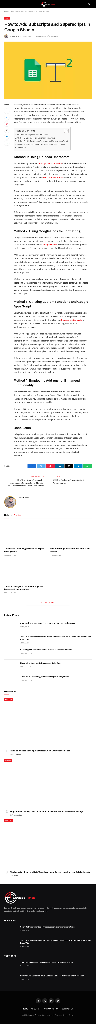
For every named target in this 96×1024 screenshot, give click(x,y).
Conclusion (21, 147)
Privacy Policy (51, 1009)
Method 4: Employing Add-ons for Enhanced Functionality (41, 144)
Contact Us (68, 1009)
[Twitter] (6, 117)
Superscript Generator (72, 320)
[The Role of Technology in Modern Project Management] (25, 533)
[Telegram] (6, 136)
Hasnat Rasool (17, 754)
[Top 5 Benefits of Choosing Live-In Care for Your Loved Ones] (11, 965)
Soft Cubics (70, 1015)
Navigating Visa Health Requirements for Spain (41, 663)
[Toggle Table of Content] (65, 131)
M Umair (15, 876)
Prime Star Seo (17, 815)
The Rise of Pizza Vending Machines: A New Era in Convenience (40, 751)
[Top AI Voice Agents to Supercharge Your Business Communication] (25, 571)
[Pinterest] (6, 123)
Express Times (33, 1015)
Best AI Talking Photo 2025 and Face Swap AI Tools (70, 550)
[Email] (6, 130)
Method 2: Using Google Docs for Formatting (36, 138)
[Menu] (7, 4)
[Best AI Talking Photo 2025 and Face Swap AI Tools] (71, 533)
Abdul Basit (15, 36)
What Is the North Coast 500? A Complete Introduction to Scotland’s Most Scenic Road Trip (55, 638)
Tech (7, 18)
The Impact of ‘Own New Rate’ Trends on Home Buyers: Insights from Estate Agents (50, 872)
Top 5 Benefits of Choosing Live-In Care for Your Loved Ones (46, 962)
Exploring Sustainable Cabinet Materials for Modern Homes (46, 650)
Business (8, 699)
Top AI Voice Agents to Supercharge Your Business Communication (24, 587)
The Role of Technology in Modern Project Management (24, 550)
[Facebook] (6, 111)
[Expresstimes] (48, 4)
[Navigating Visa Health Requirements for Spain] (11, 666)
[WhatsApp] (6, 143)
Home (6, 11)
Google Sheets (49, 244)
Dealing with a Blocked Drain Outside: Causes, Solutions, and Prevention (52, 976)
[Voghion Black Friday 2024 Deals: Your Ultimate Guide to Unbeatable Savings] (48, 783)
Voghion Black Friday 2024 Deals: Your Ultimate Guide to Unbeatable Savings (46, 811)
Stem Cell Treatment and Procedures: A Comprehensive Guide (47, 623)
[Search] (89, 4)
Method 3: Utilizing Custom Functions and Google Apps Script (42, 141)
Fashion (8, 760)
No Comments (41, 36)
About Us (36, 1009)
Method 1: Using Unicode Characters (32, 134)
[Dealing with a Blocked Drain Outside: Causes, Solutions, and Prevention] (11, 979)
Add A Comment (47, 602)
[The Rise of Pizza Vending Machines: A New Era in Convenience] (48, 722)
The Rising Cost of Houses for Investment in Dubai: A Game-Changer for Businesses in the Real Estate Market (26, 483)
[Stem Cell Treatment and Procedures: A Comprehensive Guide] (11, 626)
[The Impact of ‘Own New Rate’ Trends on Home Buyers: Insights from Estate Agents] (48, 844)
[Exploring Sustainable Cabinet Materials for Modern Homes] (11, 653)
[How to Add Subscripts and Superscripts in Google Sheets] (48, 70)
